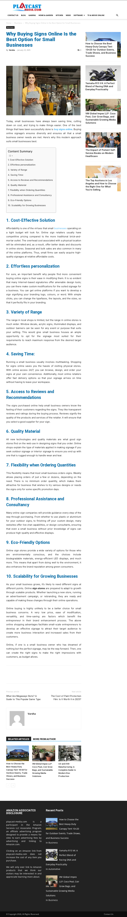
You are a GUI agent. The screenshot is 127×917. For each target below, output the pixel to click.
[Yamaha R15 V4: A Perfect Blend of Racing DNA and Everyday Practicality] (103, 78)
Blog (23, 15)
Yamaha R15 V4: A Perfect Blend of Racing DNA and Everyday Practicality (100, 86)
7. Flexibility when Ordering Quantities (26, 190)
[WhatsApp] (31, 57)
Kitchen (59, 15)
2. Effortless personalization (21, 164)
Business (18, 23)
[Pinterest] (23, 57)
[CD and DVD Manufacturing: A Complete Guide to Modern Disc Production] (69, 753)
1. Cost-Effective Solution (20, 160)
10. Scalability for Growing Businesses (27, 205)
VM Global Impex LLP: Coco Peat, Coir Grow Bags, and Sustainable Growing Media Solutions (42, 770)
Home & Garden (46, 15)
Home (8, 23)
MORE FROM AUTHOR (44, 739)
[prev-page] (8, 785)
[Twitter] (16, 57)
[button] (117, 15)
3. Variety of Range (17, 170)
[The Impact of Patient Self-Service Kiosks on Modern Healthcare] (103, 145)
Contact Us (13, 15)
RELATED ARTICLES (18, 739)
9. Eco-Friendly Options (19, 200)
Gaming (32, 15)
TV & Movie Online (96, 15)
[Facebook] (9, 57)
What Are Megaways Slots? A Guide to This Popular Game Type (23, 698)
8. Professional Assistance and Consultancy (30, 195)
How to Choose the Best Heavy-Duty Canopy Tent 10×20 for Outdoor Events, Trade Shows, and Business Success (100, 49)
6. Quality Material (17, 185)
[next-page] (13, 785)
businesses (60, 228)
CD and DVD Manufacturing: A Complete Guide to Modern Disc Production (67, 770)
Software (78, 15)
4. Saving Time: (16, 175)
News (68, 15)
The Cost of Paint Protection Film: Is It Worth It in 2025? (66, 698)
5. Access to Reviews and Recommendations (30, 180)
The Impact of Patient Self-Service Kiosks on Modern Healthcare (100, 153)
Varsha (12, 50)
